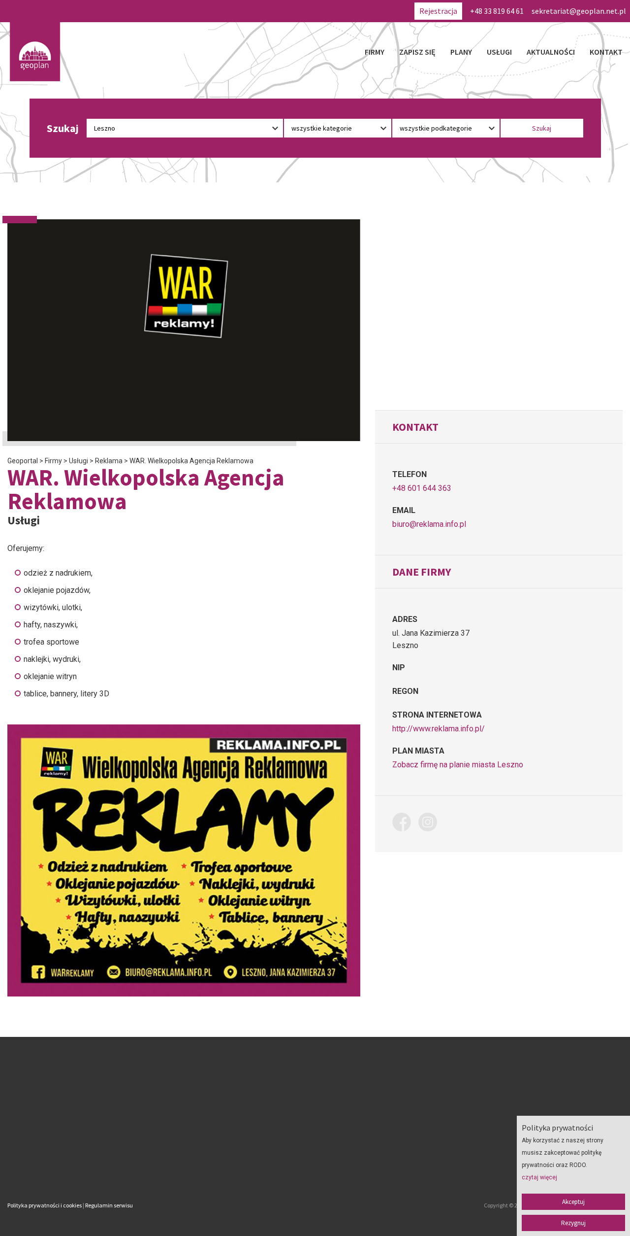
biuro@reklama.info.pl (429, 524)
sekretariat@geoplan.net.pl (579, 11)
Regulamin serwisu (109, 1205)
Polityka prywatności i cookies (44, 1205)
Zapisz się (417, 52)
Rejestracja (438, 11)
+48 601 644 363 (421, 488)
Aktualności (551, 52)
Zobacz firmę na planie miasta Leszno (457, 764)
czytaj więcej (539, 1177)
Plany (461, 52)
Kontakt (606, 52)
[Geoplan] (35, 51)
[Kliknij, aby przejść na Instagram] (431, 824)
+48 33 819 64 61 (497, 11)
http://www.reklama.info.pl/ (438, 728)
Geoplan (230, 1164)
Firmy (374, 52)
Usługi (499, 52)
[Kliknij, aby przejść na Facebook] (405, 824)
